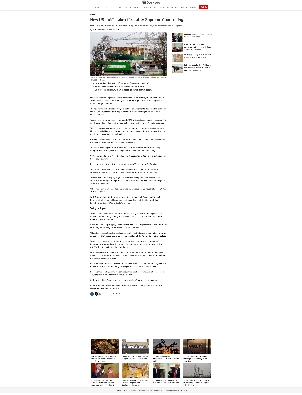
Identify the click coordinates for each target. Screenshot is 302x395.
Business (93, 15)
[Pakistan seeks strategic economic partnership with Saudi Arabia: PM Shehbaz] (177, 47)
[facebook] (92, 294)
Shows (193, 7)
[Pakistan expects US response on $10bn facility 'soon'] (177, 37)
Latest (108, 7)
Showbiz (147, 7)
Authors (174, 390)
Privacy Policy (183, 390)
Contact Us (166, 390)
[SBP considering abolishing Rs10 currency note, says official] (177, 58)
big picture (172, 7)
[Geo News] (151, 2)
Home (97, 7)
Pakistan (118, 7)
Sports (137, 7)
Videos (184, 7)
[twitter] (96, 294)
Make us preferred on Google (111, 294)
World (128, 7)
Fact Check (159, 7)
